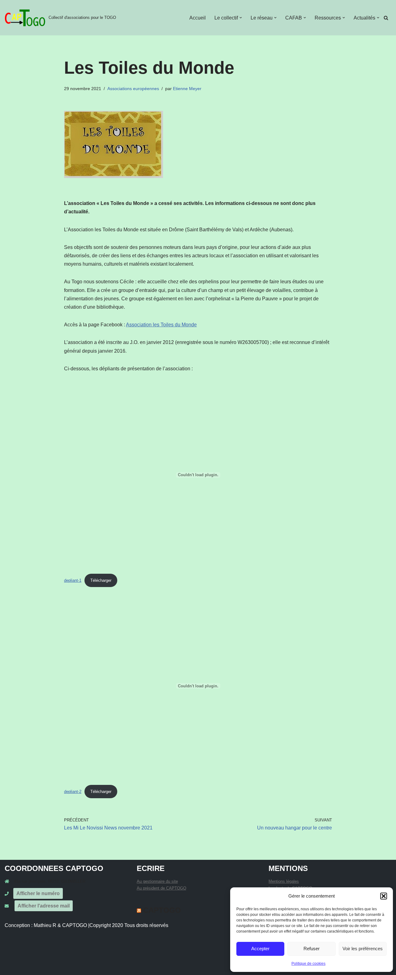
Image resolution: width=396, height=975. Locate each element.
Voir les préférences (362, 948)
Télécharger (100, 580)
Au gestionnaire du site (157, 881)
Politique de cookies (308, 963)
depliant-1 (72, 580)
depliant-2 (72, 791)
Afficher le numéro (38, 893)
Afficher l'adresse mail (44, 905)
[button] (384, 896)
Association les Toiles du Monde (161, 324)
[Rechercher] (386, 17)
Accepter (260, 948)
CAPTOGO (162, 910)
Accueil (197, 17)
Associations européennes (133, 88)
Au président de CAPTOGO (161, 888)
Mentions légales (284, 881)
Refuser (311, 948)
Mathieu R (45, 925)
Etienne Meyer (187, 88)
